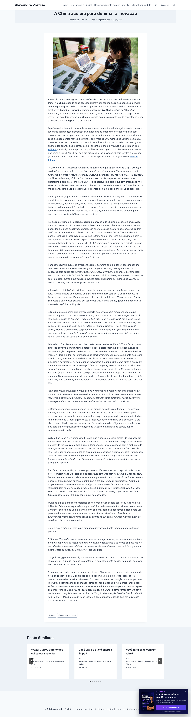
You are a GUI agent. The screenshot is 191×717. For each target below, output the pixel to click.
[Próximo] (160, 661)
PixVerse (164, 5)
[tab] (90, 681)
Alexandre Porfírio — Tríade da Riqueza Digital (91, 20)
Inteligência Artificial (81, 5)
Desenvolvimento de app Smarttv (111, 5)
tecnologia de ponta (67, 615)
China (52, 615)
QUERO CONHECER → (171, 707)
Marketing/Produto (141, 5)
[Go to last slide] (31, 661)
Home (65, 5)
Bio (155, 5)
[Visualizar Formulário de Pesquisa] (174, 5)
